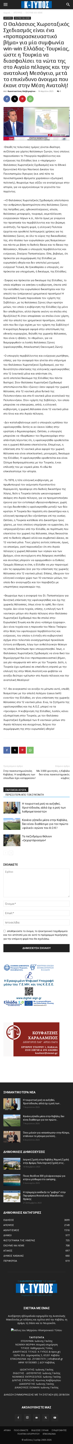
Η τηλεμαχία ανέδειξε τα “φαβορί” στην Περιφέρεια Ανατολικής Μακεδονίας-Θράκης (44, 1195)
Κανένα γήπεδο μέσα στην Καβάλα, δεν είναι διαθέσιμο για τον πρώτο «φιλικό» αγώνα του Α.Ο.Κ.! (45, 823)
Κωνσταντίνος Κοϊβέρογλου (21, 91)
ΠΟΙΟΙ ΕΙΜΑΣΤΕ (21, 1430)
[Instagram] (27, 1417)
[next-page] (11, 853)
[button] (5, 4)
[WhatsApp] (30, 98)
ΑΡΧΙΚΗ (7, 1430)
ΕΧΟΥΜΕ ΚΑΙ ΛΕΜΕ (34, 12)
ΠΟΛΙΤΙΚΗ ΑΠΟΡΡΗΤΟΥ (28, 1433)
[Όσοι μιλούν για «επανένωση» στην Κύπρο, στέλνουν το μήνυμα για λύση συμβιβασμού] (11, 1137)
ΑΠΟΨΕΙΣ (17, 12)
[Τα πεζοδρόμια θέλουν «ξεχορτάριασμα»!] (11, 840)
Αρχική (6, 12)
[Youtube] (54, 1417)
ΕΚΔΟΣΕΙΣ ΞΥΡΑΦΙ (40, 1430)
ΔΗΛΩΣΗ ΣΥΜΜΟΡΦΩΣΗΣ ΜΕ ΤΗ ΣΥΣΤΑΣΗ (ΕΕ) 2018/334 (36, 1394)
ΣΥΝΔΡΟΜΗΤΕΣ (59, 1430)
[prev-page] (5, 853)
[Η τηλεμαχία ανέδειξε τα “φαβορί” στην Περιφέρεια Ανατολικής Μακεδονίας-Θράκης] (11, 1196)
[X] (14, 98)
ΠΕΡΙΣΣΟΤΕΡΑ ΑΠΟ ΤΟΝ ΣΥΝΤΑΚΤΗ (24, 794)
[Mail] (36, 1417)
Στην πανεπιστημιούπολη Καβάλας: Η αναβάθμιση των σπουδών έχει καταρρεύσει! (19, 774)
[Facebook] (6, 98)
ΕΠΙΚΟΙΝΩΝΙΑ (49, 1433)
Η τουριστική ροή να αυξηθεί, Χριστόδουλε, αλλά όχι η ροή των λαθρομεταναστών (44, 807)
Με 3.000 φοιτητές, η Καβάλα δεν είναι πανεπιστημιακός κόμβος (53, 774)
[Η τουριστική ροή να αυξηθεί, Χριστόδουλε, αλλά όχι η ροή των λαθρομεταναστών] (11, 807)
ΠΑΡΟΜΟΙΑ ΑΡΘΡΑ (15, 790)
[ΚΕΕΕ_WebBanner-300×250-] (28, 1005)
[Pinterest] (22, 98)
